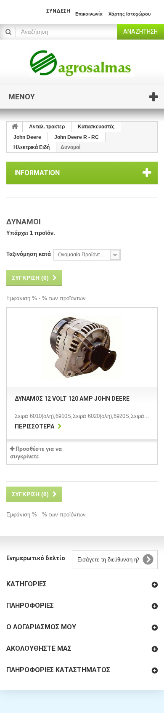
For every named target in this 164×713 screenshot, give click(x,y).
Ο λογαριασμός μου (41, 627)
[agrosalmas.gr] (82, 63)
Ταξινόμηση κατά (28, 254)
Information (37, 173)
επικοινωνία (89, 13)
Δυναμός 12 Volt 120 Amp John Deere (72, 398)
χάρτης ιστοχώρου (129, 13)
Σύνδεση (58, 11)
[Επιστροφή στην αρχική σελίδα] (15, 127)
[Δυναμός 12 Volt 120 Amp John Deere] (82, 347)
